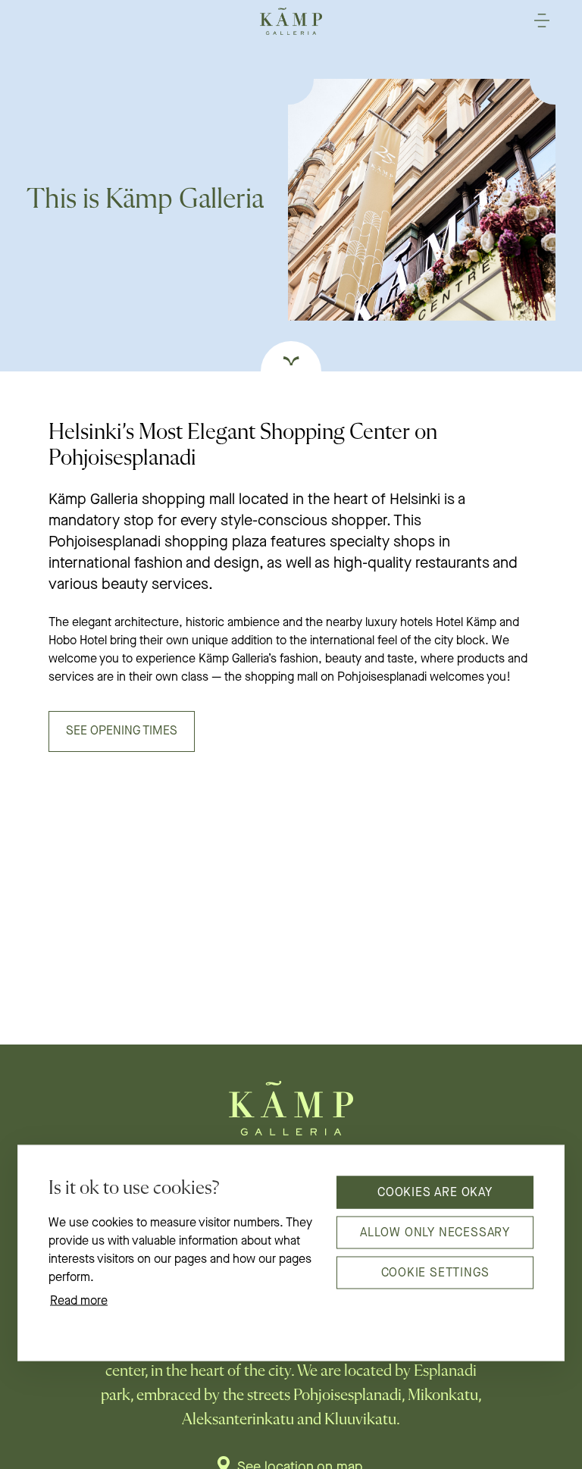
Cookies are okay (435, 1192)
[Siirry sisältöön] (291, 356)
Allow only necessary (435, 1232)
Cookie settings (435, 1273)
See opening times (121, 731)
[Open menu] (542, 20)
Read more (79, 1301)
